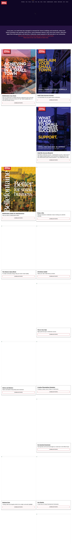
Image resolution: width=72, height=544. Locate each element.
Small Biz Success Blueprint (45, 153)
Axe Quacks (40, 502)
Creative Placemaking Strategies (46, 387)
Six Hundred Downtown (43, 445)
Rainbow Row (6, 502)
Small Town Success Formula (45, 95)
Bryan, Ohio (40, 213)
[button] (69, 1)
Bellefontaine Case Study (9, 95)
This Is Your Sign (42, 329)
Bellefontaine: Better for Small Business (13, 213)
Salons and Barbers (7, 387)
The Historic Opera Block (9, 271)
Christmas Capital (42, 271)
